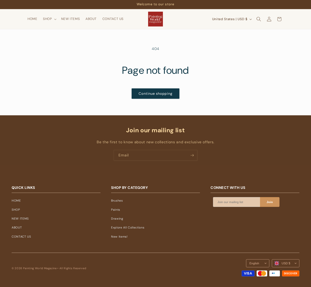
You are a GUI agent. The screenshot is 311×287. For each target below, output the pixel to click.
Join (270, 202)
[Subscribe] (192, 155)
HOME (16, 200)
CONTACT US (21, 236)
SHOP (16, 210)
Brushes (117, 200)
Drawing (117, 218)
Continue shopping (155, 93)
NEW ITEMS (20, 218)
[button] (49, 19)
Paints (115, 210)
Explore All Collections (127, 227)
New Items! (119, 236)
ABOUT (17, 227)
